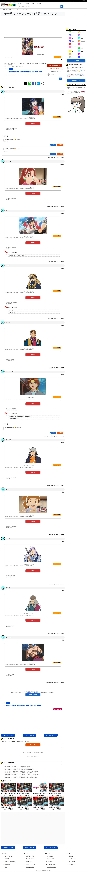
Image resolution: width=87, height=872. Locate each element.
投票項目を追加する (76, 80)
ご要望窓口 (50, 861)
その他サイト (72, 864)
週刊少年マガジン (23, 71)
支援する (71, 856)
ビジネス (82, 53)
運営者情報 (7, 864)
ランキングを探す (30, 856)
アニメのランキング (10, 9)
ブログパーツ (72, 858)
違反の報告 (50, 856)
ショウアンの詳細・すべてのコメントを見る (55, 682)
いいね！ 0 (53, 144)
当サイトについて (9, 856)
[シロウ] (33, 504)
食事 (72, 51)
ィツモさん (53, 74)
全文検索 (39, 3)
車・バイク (83, 40)
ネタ (72, 53)
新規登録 (83, 91)
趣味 (36, 71)
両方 (20, 3)
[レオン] (33, 553)
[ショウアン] (33, 652)
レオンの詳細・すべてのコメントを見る (56, 583)
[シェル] (33, 337)
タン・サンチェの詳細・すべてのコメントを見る (54, 436)
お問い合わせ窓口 (51, 864)
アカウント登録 (30, 867)
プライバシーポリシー (10, 861)
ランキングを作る (30, 858)
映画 (72, 38)
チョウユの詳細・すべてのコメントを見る (55, 485)
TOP (4, 9)
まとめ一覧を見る (30, 864)
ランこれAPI (72, 861)
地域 (82, 56)
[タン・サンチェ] (33, 386)
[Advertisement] (33, 27)
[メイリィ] (33, 176)
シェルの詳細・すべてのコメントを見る (56, 367)
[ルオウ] (33, 602)
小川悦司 (16, 71)
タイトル (27, 3)
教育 (72, 56)
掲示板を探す (29, 861)
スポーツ (73, 43)
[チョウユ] (33, 454)
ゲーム (73, 32)
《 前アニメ (8, 735)
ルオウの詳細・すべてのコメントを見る (56, 633)
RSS (6, 867)
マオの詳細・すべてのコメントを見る (56, 261)
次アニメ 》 (51, 735)
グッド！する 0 (58, 709)
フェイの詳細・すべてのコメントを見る (56, 318)
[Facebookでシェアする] (34, 83)
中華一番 (11, 71)
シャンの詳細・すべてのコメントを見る (56, 157)
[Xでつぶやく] (25, 83)
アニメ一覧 (29, 735)
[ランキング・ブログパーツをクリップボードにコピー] (42, 83)
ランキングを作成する (76, 60)
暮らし (40, 71)
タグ (34, 3)
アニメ (11, 69)
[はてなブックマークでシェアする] (38, 83)
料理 (33, 71)
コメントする (33, 744)
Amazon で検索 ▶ (57, 116)
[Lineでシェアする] (29, 83)
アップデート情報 (51, 867)
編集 (60, 78)
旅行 (82, 43)
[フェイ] (33, 280)
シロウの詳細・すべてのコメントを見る (56, 534)
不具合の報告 (50, 858)
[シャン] (33, 106)
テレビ (82, 38)
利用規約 (7, 858)
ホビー (73, 40)
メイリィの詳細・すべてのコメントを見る (55, 206)
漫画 (30, 71)
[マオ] (33, 225)
